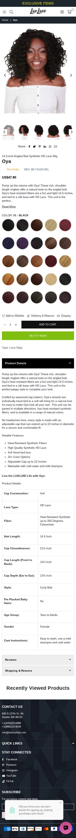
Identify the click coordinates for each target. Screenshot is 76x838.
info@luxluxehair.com (14, 732)
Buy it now (38, 335)
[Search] (11, 12)
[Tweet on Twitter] (34, 146)
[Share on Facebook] (29, 146)
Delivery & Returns (42, 315)
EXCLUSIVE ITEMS (38, 3)
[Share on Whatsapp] (50, 146)
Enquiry (66, 315)
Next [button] (71, 75)
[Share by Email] (55, 146)
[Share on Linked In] (45, 146)
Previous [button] (5, 75)
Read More (9, 206)
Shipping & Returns (18, 670)
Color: (15, 215)
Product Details (15, 363)
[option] (38, 70)
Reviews (11, 659)
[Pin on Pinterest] (40, 146)
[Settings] (62, 12)
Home (5, 20)
